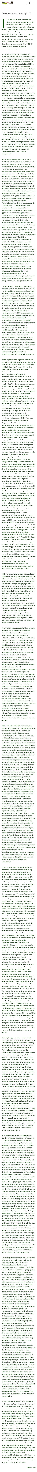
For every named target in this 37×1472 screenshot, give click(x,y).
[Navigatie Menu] (29, 3)
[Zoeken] (33, 3)
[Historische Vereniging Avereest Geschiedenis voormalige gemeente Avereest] (8, 2)
